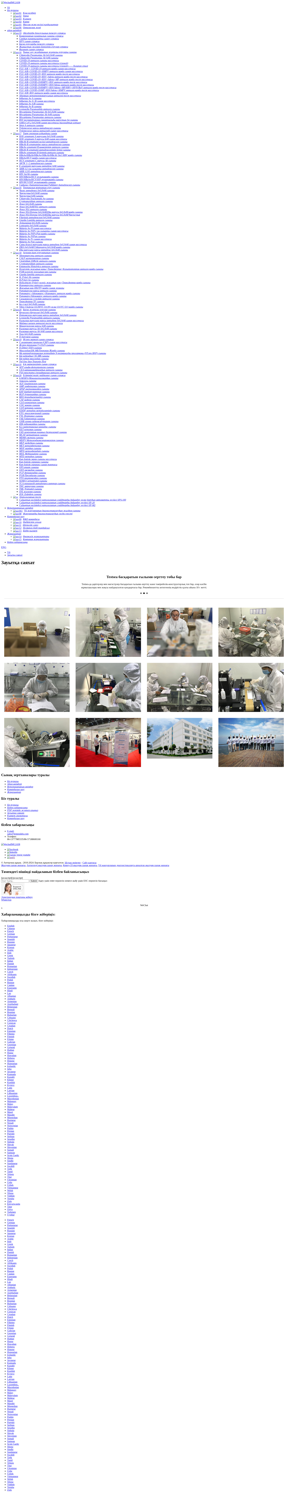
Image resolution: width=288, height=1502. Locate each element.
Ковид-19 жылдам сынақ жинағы (80, 865)
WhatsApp (6, 900)
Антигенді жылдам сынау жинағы (44, 865)
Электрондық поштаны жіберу (17, 897)
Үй (8, 552)
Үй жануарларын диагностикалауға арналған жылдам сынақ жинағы (133, 865)
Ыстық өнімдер (73, 862)
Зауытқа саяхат (14, 555)
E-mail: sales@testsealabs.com (17, 832)
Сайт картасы (89, 862)
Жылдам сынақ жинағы (13, 865)
